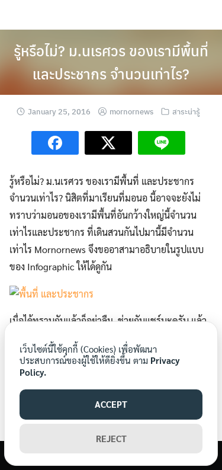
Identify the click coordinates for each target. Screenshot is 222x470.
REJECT (111, 438)
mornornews (131, 111)
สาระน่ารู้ (186, 111)
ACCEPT (111, 404)
